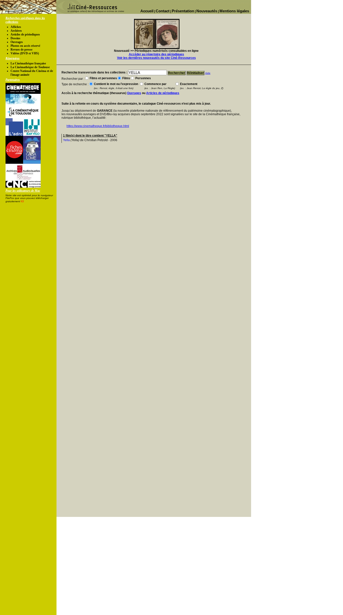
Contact (162, 11)
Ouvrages (17, 42)
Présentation (183, 11)
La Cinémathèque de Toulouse (30, 67)
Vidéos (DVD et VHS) (25, 53)
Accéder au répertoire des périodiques (156, 54)
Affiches (16, 27)
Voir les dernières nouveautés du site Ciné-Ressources (156, 58)
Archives (16, 30)
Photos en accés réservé (25, 46)
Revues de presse (21, 49)
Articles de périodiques (25, 34)
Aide (207, 73)
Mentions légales (234, 11)
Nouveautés (206, 11)
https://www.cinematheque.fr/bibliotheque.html (98, 126)
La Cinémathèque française (28, 63)
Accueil (146, 11)
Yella (66, 140)
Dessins (15, 38)
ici (22, 201)
